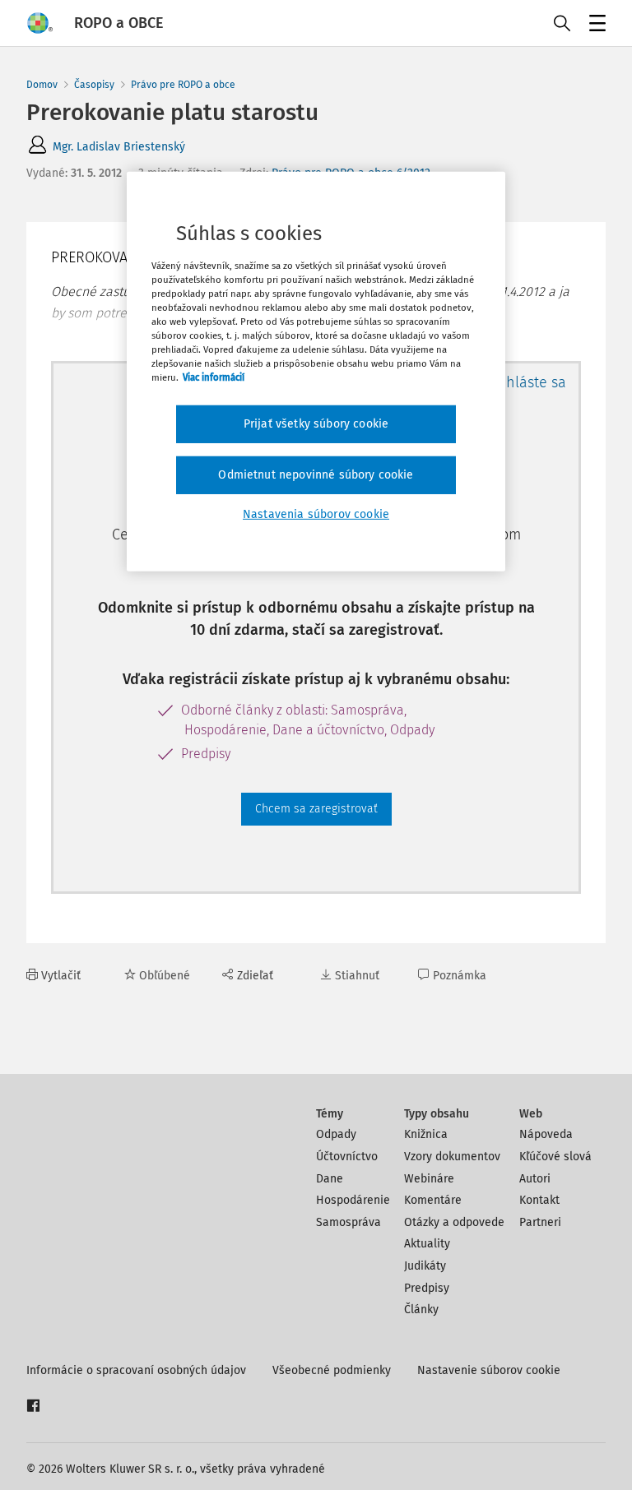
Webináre (429, 1179)
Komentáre (433, 1200)
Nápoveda (546, 1134)
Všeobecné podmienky (331, 1370)
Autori (535, 1179)
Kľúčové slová (555, 1157)
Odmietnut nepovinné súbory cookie (315, 475)
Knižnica (426, 1134)
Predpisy (426, 1288)
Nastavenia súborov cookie (316, 514)
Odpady (336, 1134)
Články (421, 1309)
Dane (329, 1179)
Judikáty (425, 1266)
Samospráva (348, 1222)
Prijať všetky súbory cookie (316, 424)
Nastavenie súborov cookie (488, 1370)
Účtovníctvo (347, 1157)
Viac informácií (213, 377)
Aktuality (427, 1244)
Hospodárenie (353, 1200)
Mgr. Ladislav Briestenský (119, 147)
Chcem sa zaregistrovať (316, 809)
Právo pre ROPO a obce (183, 84)
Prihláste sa (527, 382)
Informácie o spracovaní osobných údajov (136, 1370)
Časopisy (94, 84)
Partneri (540, 1222)
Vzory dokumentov (452, 1157)
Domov (42, 84)
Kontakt (539, 1200)
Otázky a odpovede (454, 1222)
